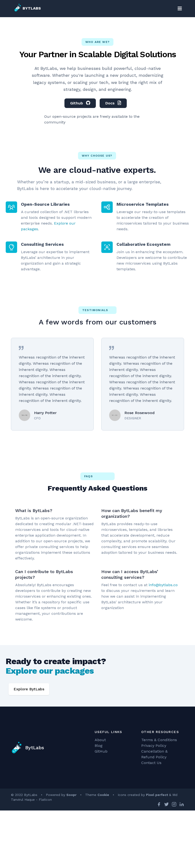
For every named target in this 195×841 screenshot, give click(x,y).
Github (77, 103)
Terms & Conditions (159, 740)
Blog (98, 745)
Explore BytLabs (29, 689)
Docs (110, 103)
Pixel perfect (157, 795)
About (100, 740)
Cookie (103, 795)
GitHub (101, 751)
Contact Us (151, 762)
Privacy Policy (153, 745)
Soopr (71, 795)
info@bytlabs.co (163, 585)
